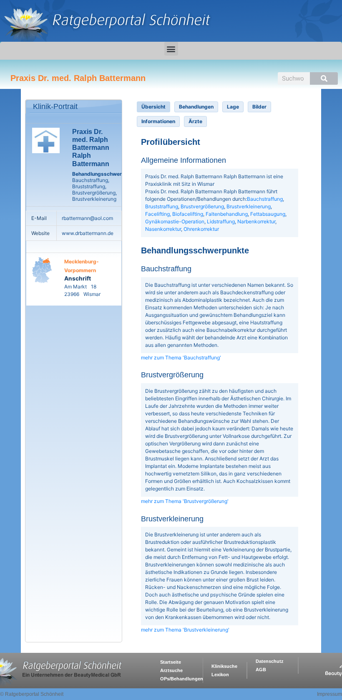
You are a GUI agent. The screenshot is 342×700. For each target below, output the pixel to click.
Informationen (158, 121)
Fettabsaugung (267, 214)
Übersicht (153, 107)
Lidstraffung (221, 221)
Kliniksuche (224, 666)
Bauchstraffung (265, 199)
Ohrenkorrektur (201, 229)
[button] (171, 49)
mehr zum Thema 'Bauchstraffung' (181, 357)
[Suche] (324, 78)
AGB (261, 669)
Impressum (329, 694)
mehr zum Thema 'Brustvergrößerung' (185, 501)
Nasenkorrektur (163, 229)
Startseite (170, 662)
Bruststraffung (161, 206)
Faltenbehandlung (227, 214)
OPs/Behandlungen (181, 678)
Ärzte (195, 121)
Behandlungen (196, 107)
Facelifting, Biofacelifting (174, 214)
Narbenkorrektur (256, 221)
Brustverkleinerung (248, 206)
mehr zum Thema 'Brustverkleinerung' (185, 630)
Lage (233, 107)
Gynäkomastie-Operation (174, 221)
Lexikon (220, 674)
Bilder (259, 107)
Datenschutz (270, 661)
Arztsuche (171, 670)
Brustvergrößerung (202, 206)
